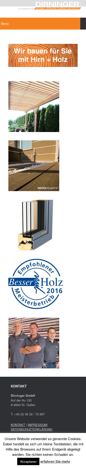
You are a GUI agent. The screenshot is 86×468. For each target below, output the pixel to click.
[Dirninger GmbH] (43, 5)
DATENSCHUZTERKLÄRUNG (31, 429)
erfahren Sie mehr (55, 461)
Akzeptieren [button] (28, 461)
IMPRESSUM (37, 424)
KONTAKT (18, 424)
